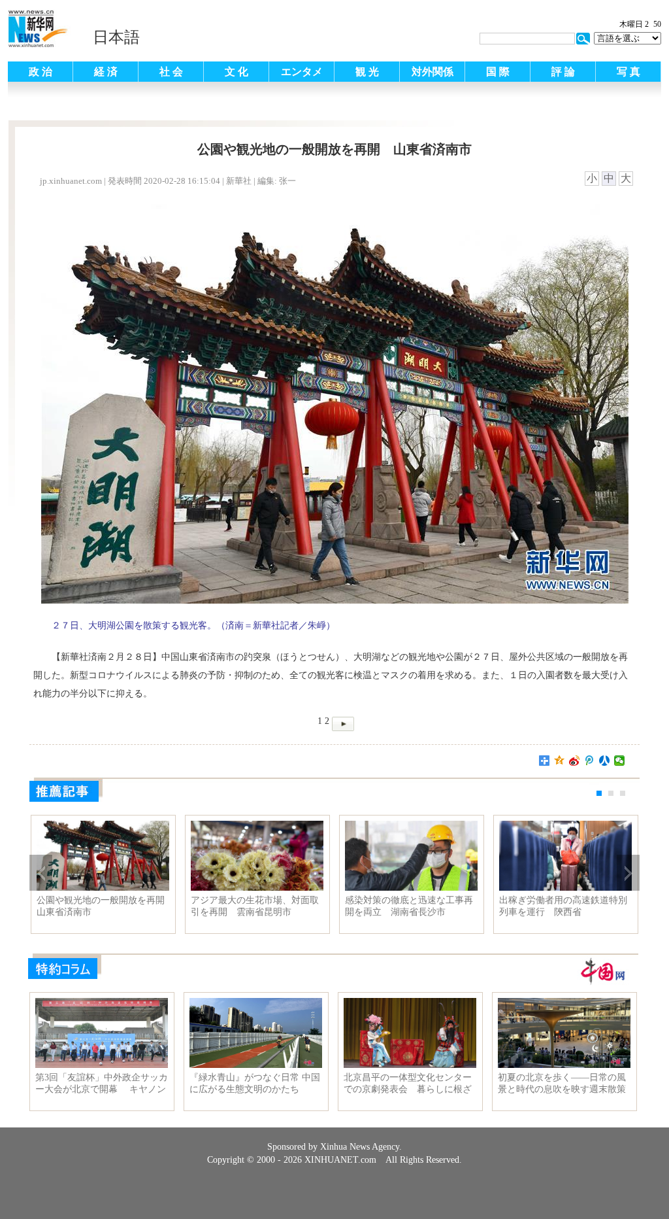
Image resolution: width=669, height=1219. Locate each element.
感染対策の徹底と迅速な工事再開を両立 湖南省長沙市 (409, 906)
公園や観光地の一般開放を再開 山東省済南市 (103, 906)
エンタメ (302, 71)
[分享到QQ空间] (559, 760)
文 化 (236, 71)
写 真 (628, 71)
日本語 (116, 37)
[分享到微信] (619, 760)
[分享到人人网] (604, 760)
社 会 (171, 71)
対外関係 (432, 71)
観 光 (367, 71)
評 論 (563, 71)
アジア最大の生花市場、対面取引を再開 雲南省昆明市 (255, 906)
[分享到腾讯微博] (589, 760)
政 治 (40, 71)
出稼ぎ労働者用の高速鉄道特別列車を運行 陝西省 (563, 906)
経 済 (106, 71)
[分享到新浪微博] (574, 760)
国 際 (498, 71)
